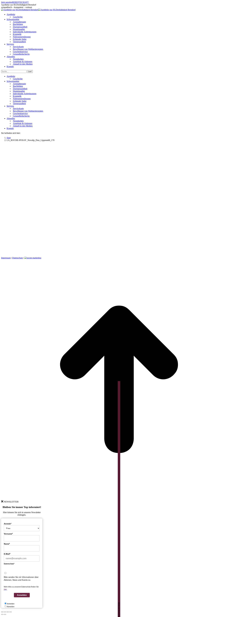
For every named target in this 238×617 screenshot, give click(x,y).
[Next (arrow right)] (5, 614)
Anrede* (7, 524)
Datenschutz (17, 258)
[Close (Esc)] (2, 611)
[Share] (5, 611)
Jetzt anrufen (6, 2)
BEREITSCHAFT (20, 2)
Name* (7, 544)
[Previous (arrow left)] (2, 614)
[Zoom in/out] (10, 611)
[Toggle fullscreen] (8, 611)
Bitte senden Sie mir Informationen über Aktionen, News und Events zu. (21, 578)
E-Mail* (7, 554)
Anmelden (22, 595)
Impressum (6, 258)
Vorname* (8, 534)
